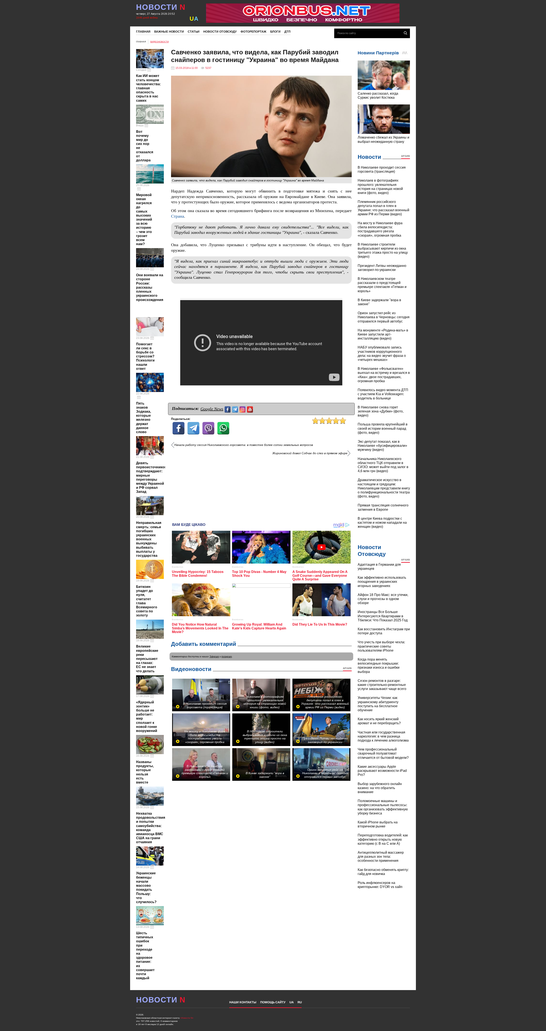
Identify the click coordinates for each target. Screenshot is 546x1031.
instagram (227, 656)
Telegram (214, 656)
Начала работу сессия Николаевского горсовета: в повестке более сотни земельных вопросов (243, 445)
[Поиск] (405, 33)
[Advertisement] (261, 487)
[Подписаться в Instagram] (243, 409)
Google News (211, 408)
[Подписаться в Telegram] (235, 409)
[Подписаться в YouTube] (250, 409)
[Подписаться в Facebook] (228, 409)
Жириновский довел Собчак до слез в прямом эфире (309, 453)
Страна (177, 216)
